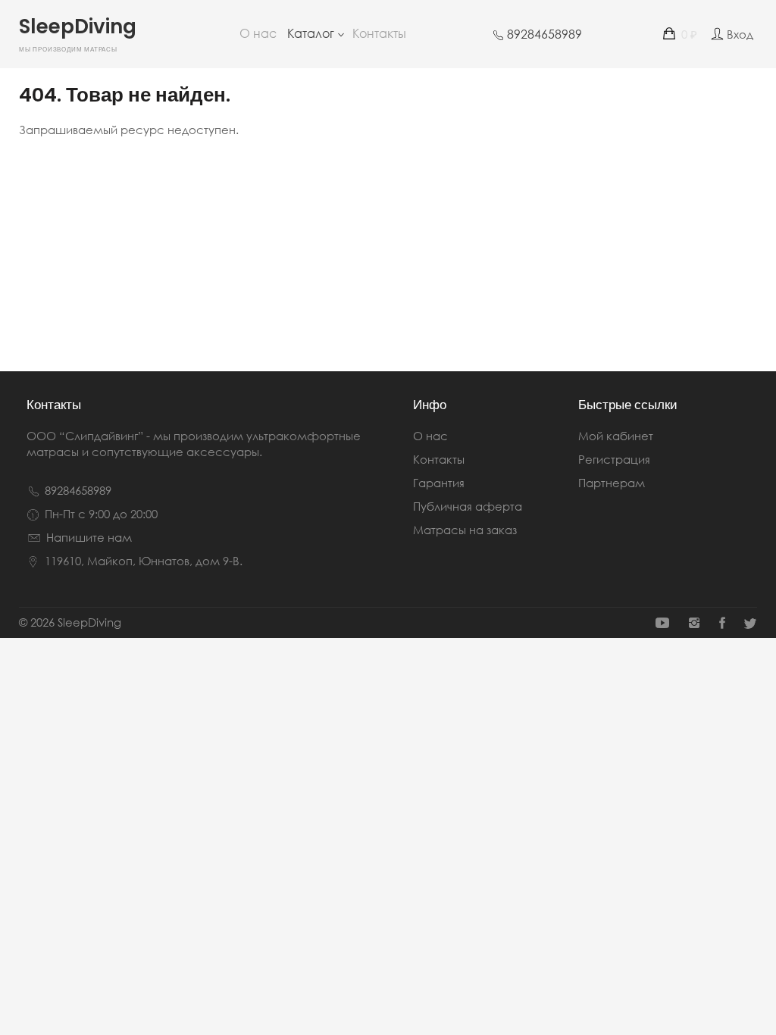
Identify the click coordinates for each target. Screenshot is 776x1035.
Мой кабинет (615, 435)
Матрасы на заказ (465, 529)
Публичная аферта (467, 506)
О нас (258, 33)
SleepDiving (77, 37)
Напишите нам (89, 537)
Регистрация (614, 459)
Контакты (379, 33)
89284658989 (78, 490)
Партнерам (611, 482)
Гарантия (439, 482)
